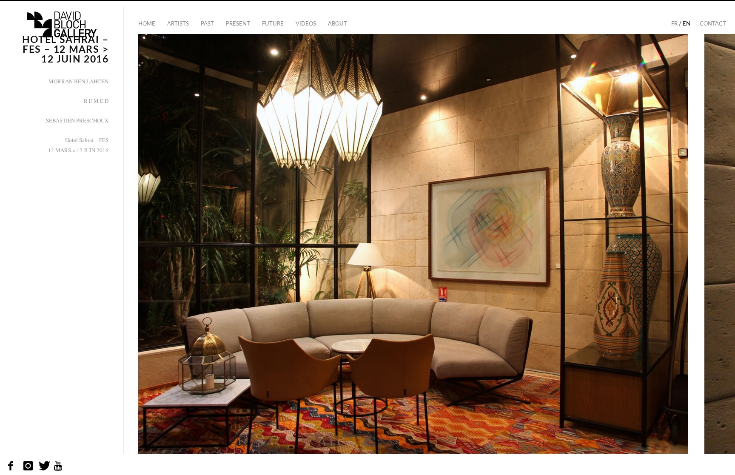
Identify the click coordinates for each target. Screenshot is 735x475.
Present (238, 24)
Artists (178, 24)
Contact (713, 24)
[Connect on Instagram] (28, 466)
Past (207, 24)
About (337, 24)
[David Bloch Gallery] (61, 24)
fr (674, 24)
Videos (306, 24)
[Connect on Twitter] (43, 466)
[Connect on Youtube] (58, 466)
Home (146, 24)
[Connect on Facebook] (13, 466)
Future (273, 24)
